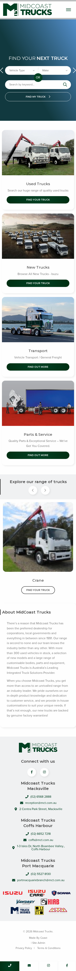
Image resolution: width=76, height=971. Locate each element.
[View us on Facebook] (31, 772)
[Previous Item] (32, 490)
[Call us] (9, 966)
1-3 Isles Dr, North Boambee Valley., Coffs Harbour (41, 848)
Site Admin (38, 943)
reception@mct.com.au (41, 802)
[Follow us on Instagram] (48, 966)
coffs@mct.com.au (40, 840)
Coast (43, 938)
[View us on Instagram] (44, 772)
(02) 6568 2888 (40, 796)
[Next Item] (45, 490)
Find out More (38, 366)
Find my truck (36, 96)
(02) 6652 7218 (41, 833)
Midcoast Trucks (27, 10)
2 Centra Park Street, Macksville (40, 809)
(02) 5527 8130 (41, 874)
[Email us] (29, 966)
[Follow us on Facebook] (67, 966)
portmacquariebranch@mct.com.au (41, 880)
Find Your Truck (38, 199)
